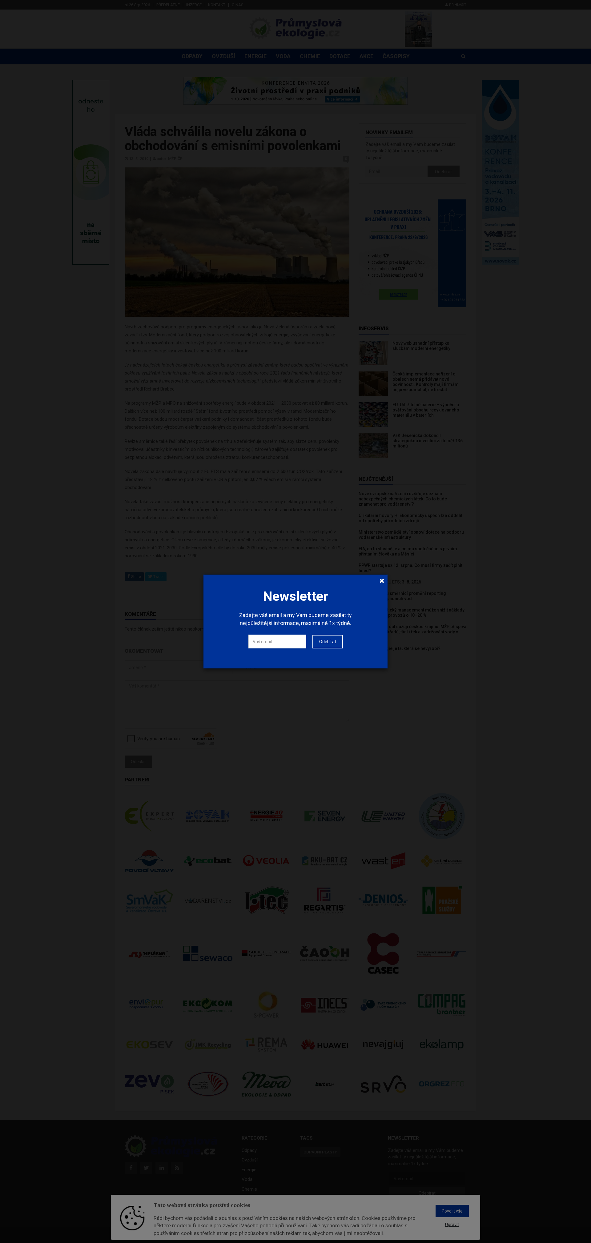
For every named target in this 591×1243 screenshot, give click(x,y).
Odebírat (327, 641)
